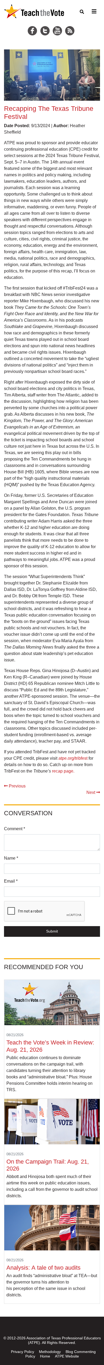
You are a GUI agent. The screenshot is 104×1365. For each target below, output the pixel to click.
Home (45, 1356)
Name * (11, 858)
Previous (17, 786)
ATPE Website (67, 1356)
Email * (11, 881)
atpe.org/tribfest (72, 758)
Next (91, 792)
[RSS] (70, 24)
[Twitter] (45, 24)
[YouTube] (58, 24)
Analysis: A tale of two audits (44, 1267)
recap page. (63, 771)
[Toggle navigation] (93, 11)
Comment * (14, 828)
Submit (52, 931)
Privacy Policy (22, 1352)
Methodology (50, 1352)
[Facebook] (33, 24)
